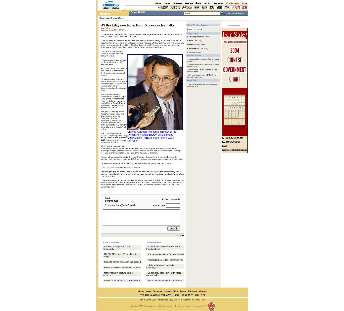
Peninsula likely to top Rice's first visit (122, 267)
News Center (111, 18)
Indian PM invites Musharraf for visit (165, 280)
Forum (183, 291)
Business (157, 291)
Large (194, 37)
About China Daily (147, 300)
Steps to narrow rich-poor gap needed (122, 262)
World (121, 18)
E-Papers (192, 291)
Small (206, 37)
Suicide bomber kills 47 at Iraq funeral (122, 280)
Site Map (196, 300)
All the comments (170, 199)
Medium (200, 37)
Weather (202, 291)
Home (141, 291)
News (148, 291)
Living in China (171, 291)
